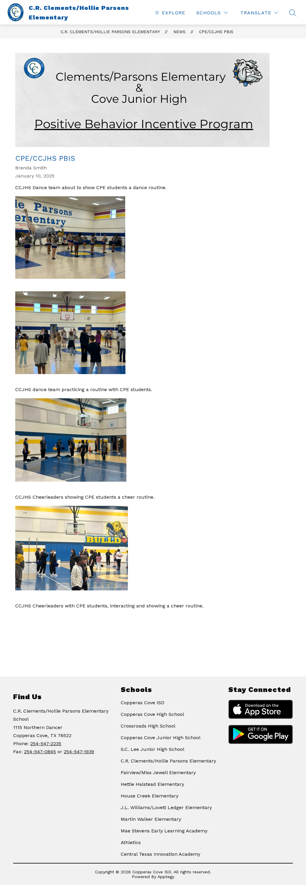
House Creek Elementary (149, 796)
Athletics (131, 842)
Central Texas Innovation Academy (160, 854)
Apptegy (165, 876)
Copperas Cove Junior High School (161, 737)
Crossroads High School (148, 726)
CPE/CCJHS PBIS (216, 31)
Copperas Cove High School (152, 714)
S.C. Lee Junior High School (152, 749)
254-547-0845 (40, 751)
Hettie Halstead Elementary (152, 784)
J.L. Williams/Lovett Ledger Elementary (166, 807)
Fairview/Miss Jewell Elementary (158, 772)
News (179, 31)
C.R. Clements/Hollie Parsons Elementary (110, 31)
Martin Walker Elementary (151, 819)
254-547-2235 (45, 743)
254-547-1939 (79, 751)
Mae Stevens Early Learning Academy (164, 831)
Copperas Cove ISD (142, 702)
